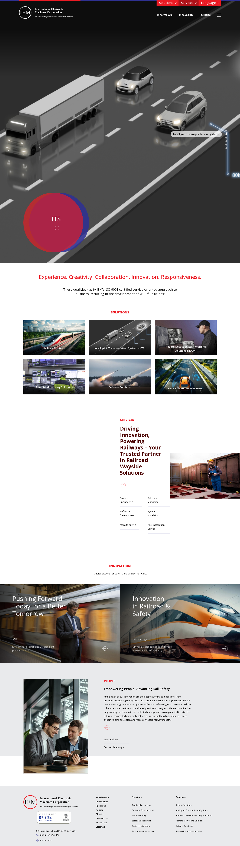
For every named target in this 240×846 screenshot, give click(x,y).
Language (208, 3)
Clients (99, 814)
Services (187, 3)
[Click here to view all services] (140, 485)
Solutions (166, 3)
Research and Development (189, 831)
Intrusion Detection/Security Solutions (194, 815)
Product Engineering (126, 499)
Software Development (127, 513)
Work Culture (111, 739)
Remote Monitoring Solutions (189, 820)
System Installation (153, 513)
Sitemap (100, 826)
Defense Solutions (184, 826)
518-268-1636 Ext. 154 (49, 835)
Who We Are (165, 14)
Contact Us (102, 818)
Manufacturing (128, 524)
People (99, 809)
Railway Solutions (184, 805)
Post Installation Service (156, 526)
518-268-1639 (45, 840)
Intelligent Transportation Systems (192, 810)
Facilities (205, 14)
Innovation (186, 14)
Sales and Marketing (153, 499)
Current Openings (114, 747)
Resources (101, 822)
